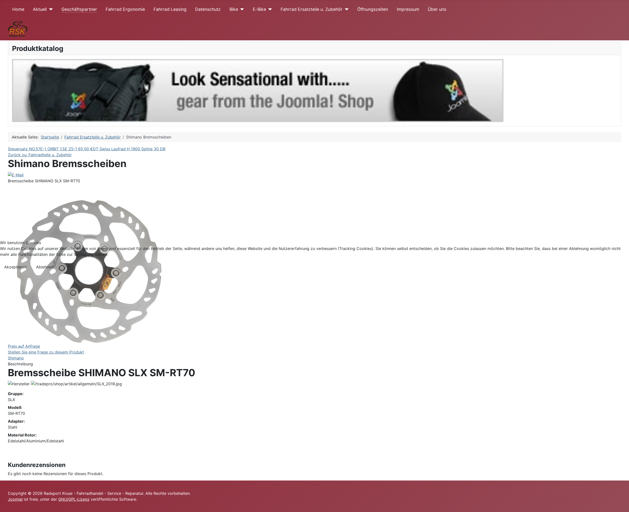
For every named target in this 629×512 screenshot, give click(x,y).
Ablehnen (44, 266)
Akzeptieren (15, 266)
